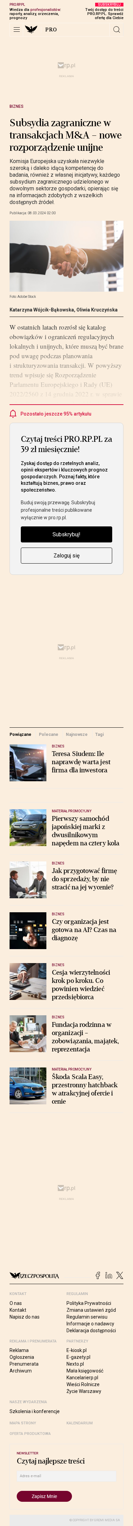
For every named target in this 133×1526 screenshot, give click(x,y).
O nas (16, 1303)
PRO (51, 29)
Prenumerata (24, 1364)
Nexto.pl (75, 1364)
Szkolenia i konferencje (35, 1411)
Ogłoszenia (22, 1357)
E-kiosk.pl (76, 1350)
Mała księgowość (84, 1371)
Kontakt (18, 1310)
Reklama (19, 1350)
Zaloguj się (66, 555)
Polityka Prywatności (88, 1303)
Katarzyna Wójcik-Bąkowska (42, 310)
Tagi (99, 734)
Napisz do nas (25, 1317)
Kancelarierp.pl (82, 1377)
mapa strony (23, 1423)
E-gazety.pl (78, 1357)
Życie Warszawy (83, 1391)
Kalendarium (79, 1423)
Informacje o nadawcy (90, 1323)
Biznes (17, 106)
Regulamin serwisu (86, 1317)
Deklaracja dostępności (91, 1330)
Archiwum (21, 1371)
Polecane (48, 734)
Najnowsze (77, 734)
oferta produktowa (30, 1433)
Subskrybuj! (66, 534)
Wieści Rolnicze (83, 1384)
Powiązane (20, 734)
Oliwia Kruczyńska (97, 310)
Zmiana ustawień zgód (91, 1310)
